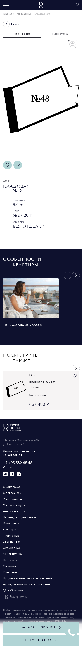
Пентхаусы (10, 560)
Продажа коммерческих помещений (27, 578)
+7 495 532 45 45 (17, 463)
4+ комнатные (12, 554)
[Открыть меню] (6, 4)
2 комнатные (11, 542)
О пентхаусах (12, 493)
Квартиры (9, 529)
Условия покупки (14, 505)
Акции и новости (14, 511)
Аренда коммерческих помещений (26, 584)
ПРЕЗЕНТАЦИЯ (41, 640)
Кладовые (10, 572)
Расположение (13, 499)
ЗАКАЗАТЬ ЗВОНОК (41, 627)
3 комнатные (11, 548)
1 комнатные (11, 535)
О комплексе (12, 487)
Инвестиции (11, 523)
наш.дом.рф (15, 455)
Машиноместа (12, 566)
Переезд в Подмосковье (20, 517)
